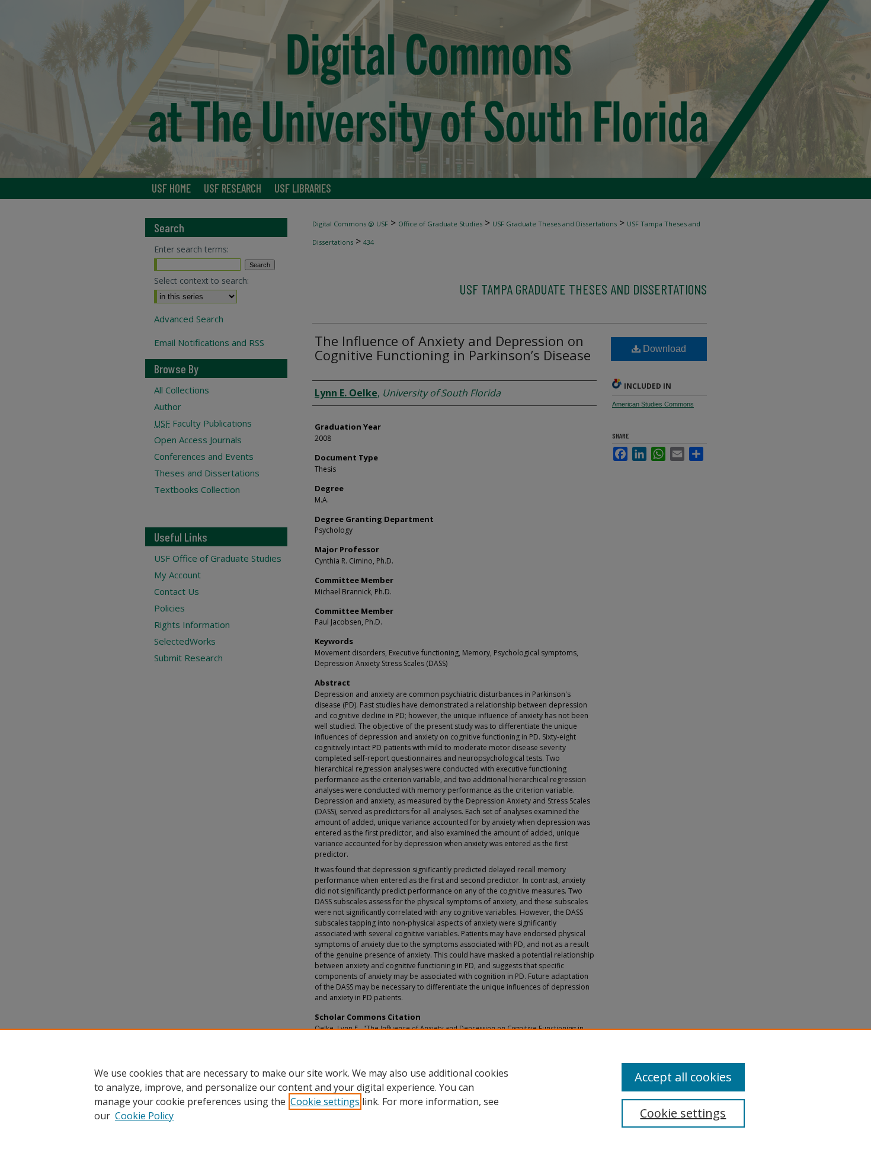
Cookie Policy (144, 1115)
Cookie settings (325, 1101)
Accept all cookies (683, 1077)
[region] (435, 1094)
